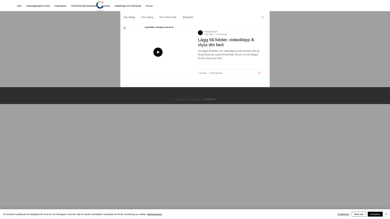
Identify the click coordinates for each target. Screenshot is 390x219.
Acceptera (375, 214)
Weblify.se (210, 99)
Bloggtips (188, 17)
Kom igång (147, 17)
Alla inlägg (129, 17)
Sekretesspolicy (154, 214)
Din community (168, 17)
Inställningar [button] (343, 214)
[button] (38, 6)
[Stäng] (386, 214)
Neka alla (358, 214)
